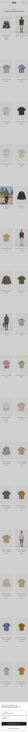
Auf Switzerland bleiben (14, 728)
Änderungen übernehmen (14, 723)
